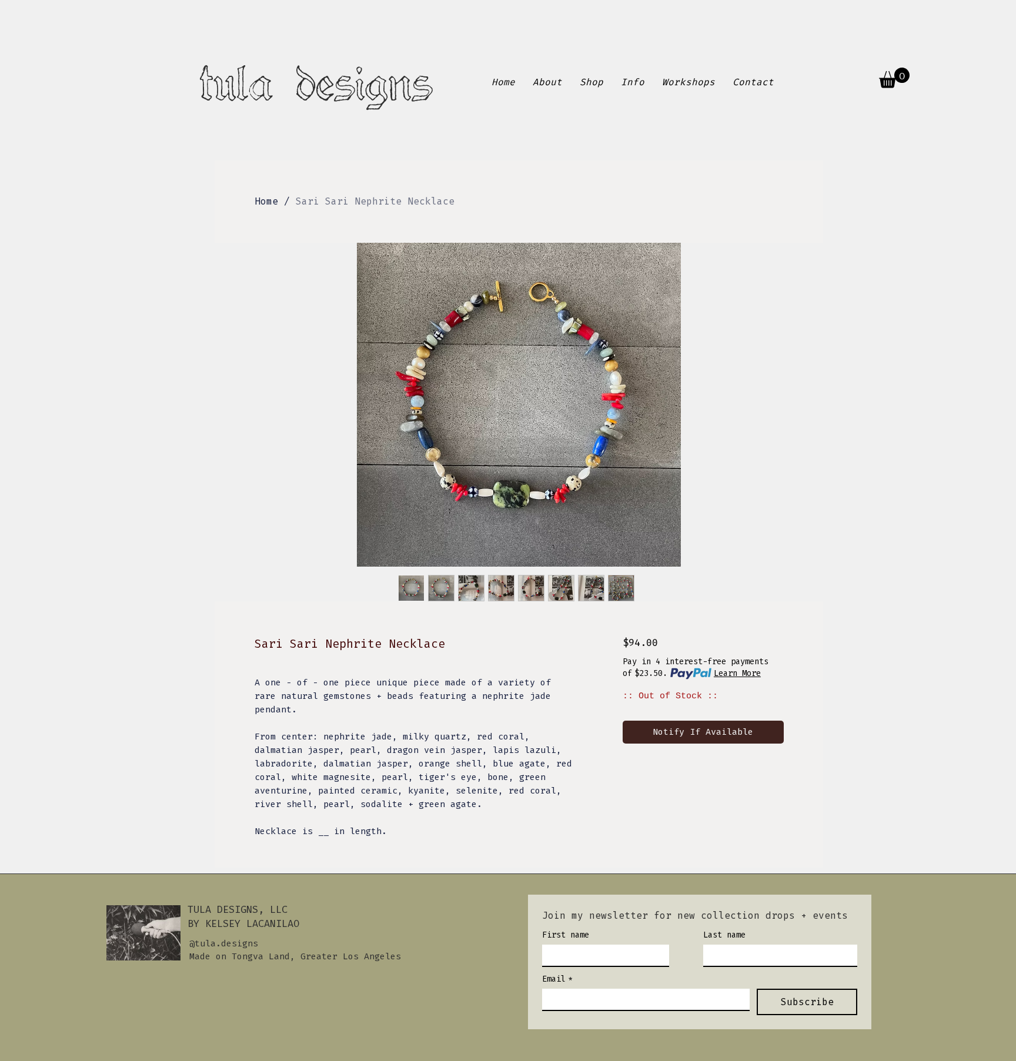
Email (557, 979)
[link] (894, 78)
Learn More (737, 673)
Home (266, 201)
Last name (724, 935)
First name (565, 935)
